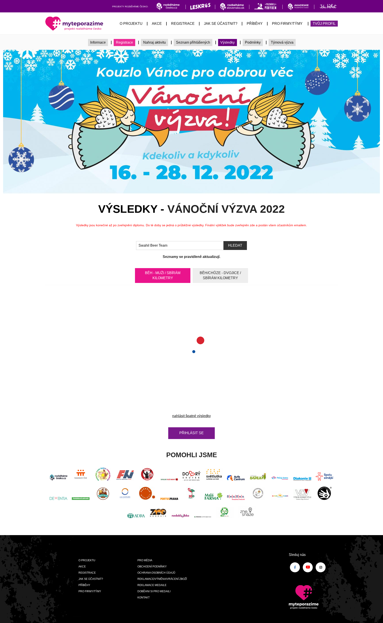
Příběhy (255, 23)
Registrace (183, 23)
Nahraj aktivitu (154, 42)
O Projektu (131, 23)
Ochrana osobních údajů (156, 572)
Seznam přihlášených (193, 42)
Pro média (144, 560)
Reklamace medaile (151, 585)
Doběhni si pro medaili (153, 591)
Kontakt (143, 597)
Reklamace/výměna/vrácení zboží (162, 578)
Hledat (235, 245)
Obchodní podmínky (152, 566)
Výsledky (227, 42)
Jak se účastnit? (220, 23)
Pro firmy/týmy (287, 23)
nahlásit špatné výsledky (191, 416)
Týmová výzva (282, 42)
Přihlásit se (191, 433)
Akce (157, 23)
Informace (98, 42)
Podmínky (253, 42)
